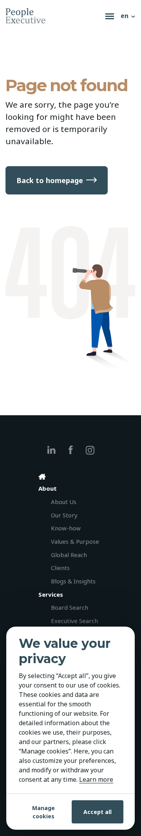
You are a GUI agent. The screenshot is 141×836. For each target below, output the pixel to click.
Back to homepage (49, 180)
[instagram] (89, 450)
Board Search (69, 607)
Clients (60, 568)
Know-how (66, 528)
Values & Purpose (75, 541)
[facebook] (70, 450)
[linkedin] (51, 450)
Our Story (64, 515)
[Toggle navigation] (110, 15)
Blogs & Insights (73, 581)
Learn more (96, 779)
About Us (63, 502)
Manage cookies (43, 812)
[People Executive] (53, 15)
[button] (128, 15)
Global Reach (69, 555)
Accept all (97, 812)
